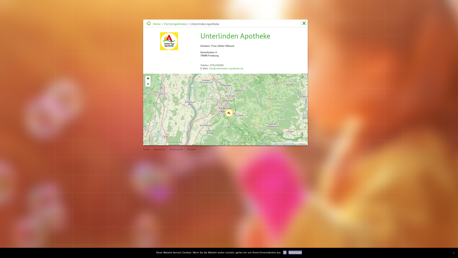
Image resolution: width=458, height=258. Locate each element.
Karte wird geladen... (225, 109)
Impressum (159, 149)
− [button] (148, 84)
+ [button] (148, 78)
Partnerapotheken (175, 24)
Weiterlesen (295, 252)
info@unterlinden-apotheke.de (226, 68)
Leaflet (276, 143)
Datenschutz (176, 149)
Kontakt (191, 149)
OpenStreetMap (289, 143)
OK (284, 252)
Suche (146, 149)
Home (157, 24)
